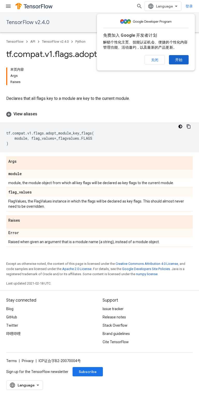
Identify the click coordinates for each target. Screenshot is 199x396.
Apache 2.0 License (76, 269)
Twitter (12, 325)
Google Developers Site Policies (146, 269)
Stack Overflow (115, 325)
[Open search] (139, 6)
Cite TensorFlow (116, 342)
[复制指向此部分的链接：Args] (22, 162)
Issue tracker (113, 309)
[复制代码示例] (188, 126)
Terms (11, 361)
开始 (178, 59)
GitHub (11, 317)
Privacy (28, 361)
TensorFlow (15, 41)
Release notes (114, 317)
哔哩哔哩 (13, 334)
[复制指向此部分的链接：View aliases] (42, 114)
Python (80, 41)
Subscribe (88, 371)
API (32, 41)
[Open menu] (8, 6)
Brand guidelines (116, 334)
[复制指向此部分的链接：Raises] (25, 221)
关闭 (154, 60)
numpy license (147, 274)
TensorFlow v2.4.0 (27, 22)
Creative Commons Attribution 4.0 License (147, 264)
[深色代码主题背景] (180, 126)
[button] (99, 114)
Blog (9, 309)
